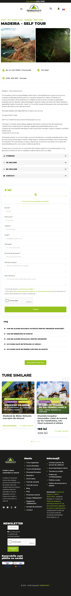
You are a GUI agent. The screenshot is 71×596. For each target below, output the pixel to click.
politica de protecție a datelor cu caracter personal (31, 291)
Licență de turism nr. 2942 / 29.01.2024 (55, 494)
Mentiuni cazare (11, 262)
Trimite (35, 309)
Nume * (7, 208)
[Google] (15, 507)
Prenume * (9, 217)
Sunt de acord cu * (20, 289)
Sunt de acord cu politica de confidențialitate (13, 534)
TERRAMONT (44, 585)
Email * (7, 235)
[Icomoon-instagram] (8, 507)
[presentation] (63, 379)
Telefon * (8, 226)
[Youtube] (11, 507)
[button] (50, 8)
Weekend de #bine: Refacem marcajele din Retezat (17, 417)
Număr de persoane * (13, 253)
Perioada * (8, 244)
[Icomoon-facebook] (4, 507)
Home (3, 20)
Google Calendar (27, 426)
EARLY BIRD (40, 1)
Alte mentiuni (10, 276)
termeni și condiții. (26, 289)
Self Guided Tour (15, 20)
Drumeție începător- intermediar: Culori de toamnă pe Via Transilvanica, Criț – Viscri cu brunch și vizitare (52, 419)
